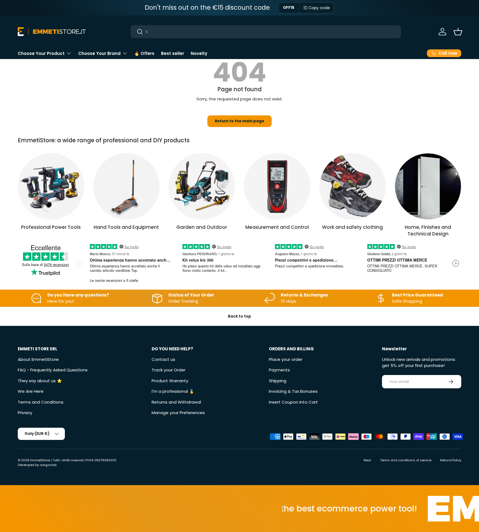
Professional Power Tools (51, 227)
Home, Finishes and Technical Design (428, 230)
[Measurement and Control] (277, 186)
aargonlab (48, 465)
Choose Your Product (41, 53)
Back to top (239, 316)
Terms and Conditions (40, 402)
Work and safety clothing (352, 227)
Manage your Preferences (178, 413)
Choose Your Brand (99, 53)
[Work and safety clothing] (353, 186)
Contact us (163, 359)
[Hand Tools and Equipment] (126, 186)
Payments (279, 370)
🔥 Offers (144, 53)
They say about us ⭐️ (40, 381)
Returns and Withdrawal (176, 402)
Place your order (285, 359)
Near (367, 460)
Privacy (25, 413)
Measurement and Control (277, 227)
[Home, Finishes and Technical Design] (428, 186)
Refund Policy (450, 460)
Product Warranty (170, 381)
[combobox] (266, 31)
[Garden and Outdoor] (202, 186)
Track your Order (168, 370)
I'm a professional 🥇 (173, 391)
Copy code (319, 8)
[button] (458, 32)
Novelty (199, 53)
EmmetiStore (40, 460)
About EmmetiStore (38, 359)
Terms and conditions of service (405, 460)
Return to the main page (239, 121)
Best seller (172, 53)
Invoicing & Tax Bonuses (293, 391)
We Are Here (31, 391)
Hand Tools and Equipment (126, 227)
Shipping (277, 381)
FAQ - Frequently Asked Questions (53, 370)
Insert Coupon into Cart (293, 402)
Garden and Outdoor (201, 227)
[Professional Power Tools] (51, 186)
